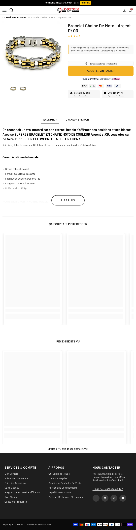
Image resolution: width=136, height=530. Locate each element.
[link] (32, 310)
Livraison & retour (77, 119)
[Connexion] (124, 10)
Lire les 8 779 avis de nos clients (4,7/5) (68, 449)
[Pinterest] (113, 498)
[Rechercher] (11, 10)
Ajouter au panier (101, 70)
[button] (74, 36)
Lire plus (68, 200)
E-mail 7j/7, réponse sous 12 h (108, 489)
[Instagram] (105, 498)
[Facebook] (96, 498)
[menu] (4, 10)
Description (49, 119)
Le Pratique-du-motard (14, 17)
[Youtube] (122, 498)
